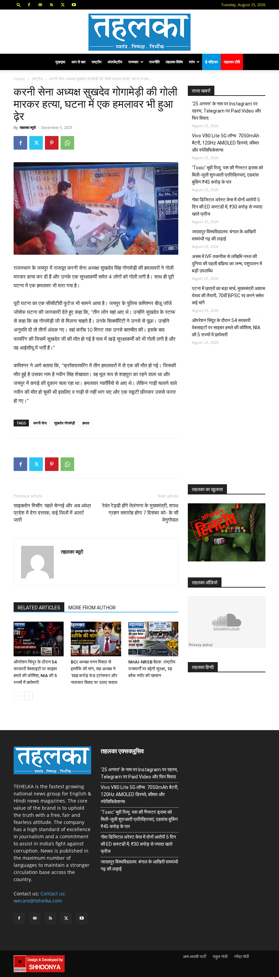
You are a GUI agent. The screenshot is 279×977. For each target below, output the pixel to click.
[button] (19, 4)
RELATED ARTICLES (39, 607)
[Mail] (40, 5)
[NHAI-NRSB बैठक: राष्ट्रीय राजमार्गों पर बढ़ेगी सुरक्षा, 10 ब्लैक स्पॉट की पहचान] (153, 639)
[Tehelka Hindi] (139, 32)
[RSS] (51, 5)
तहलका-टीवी (232, 61)
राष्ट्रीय (96, 61)
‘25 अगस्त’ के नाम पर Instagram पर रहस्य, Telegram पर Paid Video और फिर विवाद (226, 111)
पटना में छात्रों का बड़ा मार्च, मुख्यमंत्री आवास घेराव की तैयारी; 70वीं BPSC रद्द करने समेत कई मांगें (228, 295)
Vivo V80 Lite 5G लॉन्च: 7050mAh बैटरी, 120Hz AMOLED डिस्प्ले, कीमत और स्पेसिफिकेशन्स (225, 143)
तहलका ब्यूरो (28, 127)
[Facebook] (29, 5)
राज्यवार (133, 61)
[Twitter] (63, 5)
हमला (85, 422)
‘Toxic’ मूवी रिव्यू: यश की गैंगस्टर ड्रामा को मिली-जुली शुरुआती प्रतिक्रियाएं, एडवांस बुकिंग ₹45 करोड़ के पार (227, 175)
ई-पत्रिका (211, 61)
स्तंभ (192, 61)
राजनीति (154, 61)
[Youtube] (74, 5)
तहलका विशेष (174, 61)
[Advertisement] (233, 419)
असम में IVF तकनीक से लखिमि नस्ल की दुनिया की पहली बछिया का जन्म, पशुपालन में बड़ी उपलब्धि (227, 263)
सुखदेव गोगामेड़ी (64, 422)
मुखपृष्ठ (60, 61)
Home (19, 79)
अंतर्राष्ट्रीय (115, 61)
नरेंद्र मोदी (241, 956)
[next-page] (28, 696)
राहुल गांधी (220, 956)
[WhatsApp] (67, 143)
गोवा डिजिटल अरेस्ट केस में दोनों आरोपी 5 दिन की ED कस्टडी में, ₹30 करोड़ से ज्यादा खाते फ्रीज (227, 207)
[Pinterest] (52, 143)
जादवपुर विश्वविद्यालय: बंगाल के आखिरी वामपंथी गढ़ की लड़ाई (224, 235)
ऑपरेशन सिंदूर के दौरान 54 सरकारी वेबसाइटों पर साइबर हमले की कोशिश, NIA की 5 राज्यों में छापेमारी (226, 327)
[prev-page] (18, 696)
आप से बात (78, 61)
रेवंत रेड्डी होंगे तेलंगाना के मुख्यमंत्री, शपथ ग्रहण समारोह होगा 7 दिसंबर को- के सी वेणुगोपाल (140, 513)
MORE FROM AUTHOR (92, 607)
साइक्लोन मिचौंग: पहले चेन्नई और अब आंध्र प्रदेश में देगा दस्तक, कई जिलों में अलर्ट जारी (52, 513)
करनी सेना (40, 422)
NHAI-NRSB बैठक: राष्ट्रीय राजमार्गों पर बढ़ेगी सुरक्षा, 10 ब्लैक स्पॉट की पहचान (151, 668)
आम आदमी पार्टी (194, 956)
